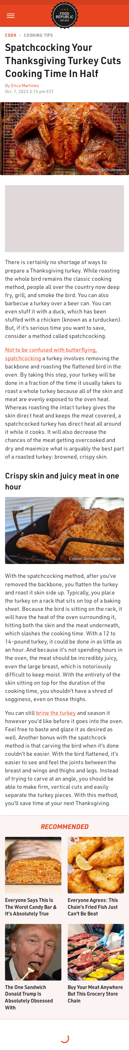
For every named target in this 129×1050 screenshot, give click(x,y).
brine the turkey (56, 712)
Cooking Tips (38, 35)
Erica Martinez (25, 85)
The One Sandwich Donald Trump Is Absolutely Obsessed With (29, 997)
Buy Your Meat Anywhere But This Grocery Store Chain (95, 994)
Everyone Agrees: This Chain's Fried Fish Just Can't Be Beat (93, 907)
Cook (10, 35)
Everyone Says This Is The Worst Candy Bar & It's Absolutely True (31, 907)
